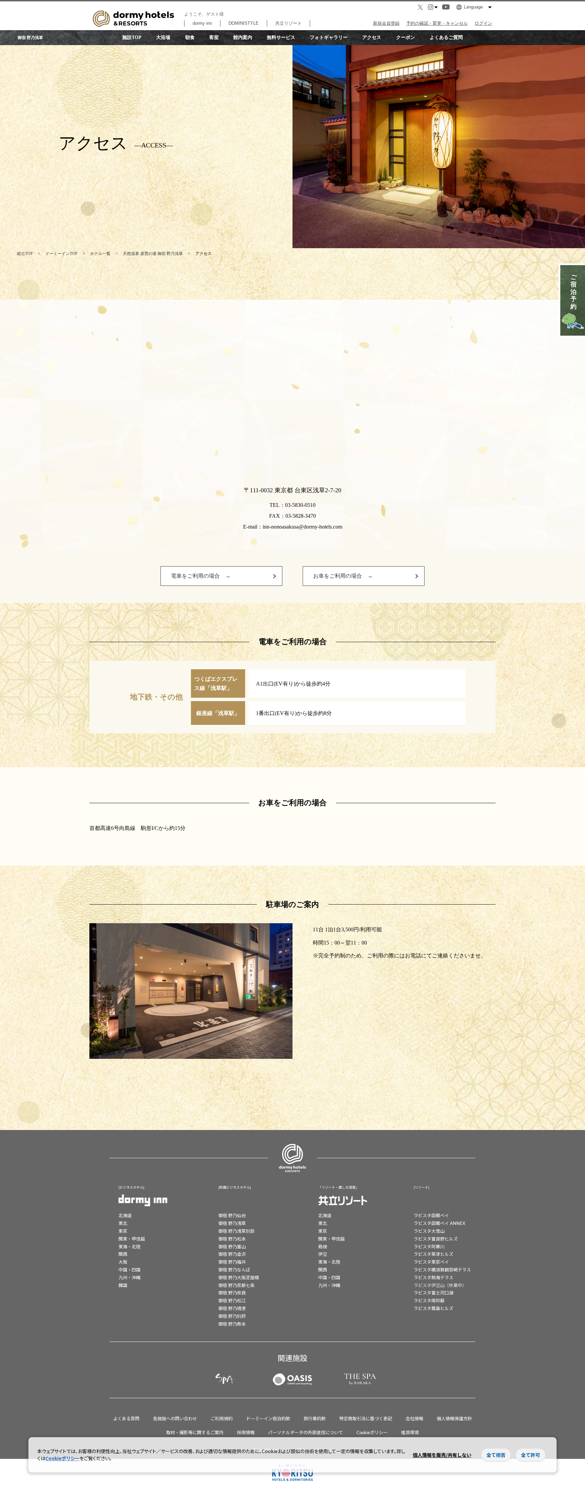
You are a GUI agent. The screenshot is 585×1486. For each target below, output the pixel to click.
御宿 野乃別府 (232, 1316)
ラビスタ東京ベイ (431, 1262)
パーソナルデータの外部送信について (305, 1432)
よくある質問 (126, 1418)
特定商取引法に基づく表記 (365, 1418)
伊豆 (322, 1254)
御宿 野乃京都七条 (236, 1285)
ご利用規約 (222, 1418)
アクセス (371, 37)
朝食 (190, 37)
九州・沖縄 (129, 1277)
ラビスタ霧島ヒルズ (433, 1308)
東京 (122, 1231)
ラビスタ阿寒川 (429, 1246)
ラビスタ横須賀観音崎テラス (442, 1269)
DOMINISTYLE (244, 23)
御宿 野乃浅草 (232, 1223)
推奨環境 (410, 1432)
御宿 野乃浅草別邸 (236, 1231)
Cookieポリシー (372, 1432)
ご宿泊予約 (573, 292)
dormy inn (202, 23)
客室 (214, 37)
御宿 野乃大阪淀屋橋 (238, 1277)
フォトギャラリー (329, 37)
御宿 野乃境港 (232, 1308)
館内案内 (242, 37)
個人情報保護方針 (454, 1418)
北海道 (125, 1215)
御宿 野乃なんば (234, 1269)
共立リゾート (288, 23)
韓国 (122, 1285)
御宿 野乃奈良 (232, 1292)
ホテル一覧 (100, 254)
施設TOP (132, 37)
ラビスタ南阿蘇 (429, 1300)
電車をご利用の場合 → (201, 576)
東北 (122, 1223)
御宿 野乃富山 (232, 1246)
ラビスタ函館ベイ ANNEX (439, 1223)
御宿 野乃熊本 (232, 1324)
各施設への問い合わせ (175, 1418)
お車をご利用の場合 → (343, 576)
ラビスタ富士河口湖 (433, 1292)
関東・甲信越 (131, 1238)
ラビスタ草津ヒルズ (433, 1254)
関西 (122, 1254)
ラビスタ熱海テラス (433, 1277)
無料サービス (281, 37)
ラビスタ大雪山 (429, 1231)
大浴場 (163, 37)
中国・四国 (129, 1269)
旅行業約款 (315, 1418)
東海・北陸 (129, 1246)
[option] (190, 991)
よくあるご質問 (446, 37)
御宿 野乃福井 (232, 1262)
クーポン (405, 37)
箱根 (322, 1246)
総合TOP (25, 254)
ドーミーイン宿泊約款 (268, 1418)
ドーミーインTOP (61, 254)
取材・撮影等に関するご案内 (194, 1432)
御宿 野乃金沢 (232, 1254)
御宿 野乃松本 (232, 1238)
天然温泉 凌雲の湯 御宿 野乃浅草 (153, 254)
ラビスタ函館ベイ (431, 1215)
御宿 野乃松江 (232, 1300)
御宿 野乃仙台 (232, 1215)
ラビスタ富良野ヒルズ (436, 1238)
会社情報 (414, 1418)
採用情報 (246, 1432)
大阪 (122, 1262)
